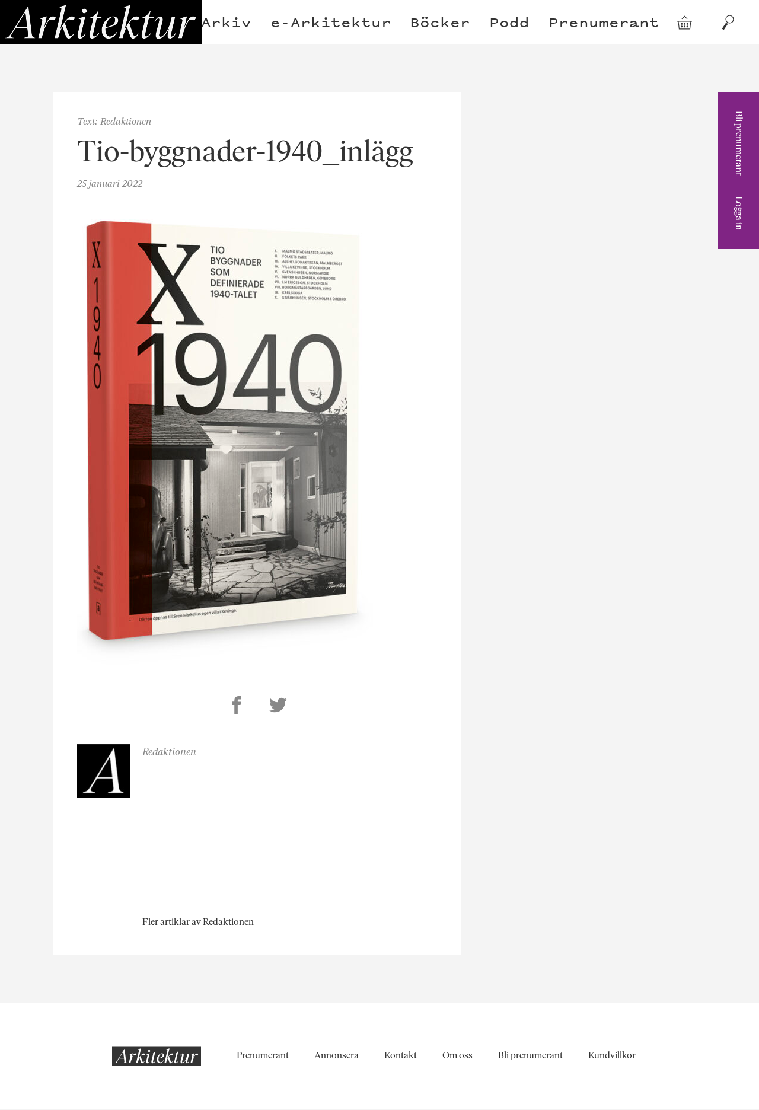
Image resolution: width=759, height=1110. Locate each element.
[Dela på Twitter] (278, 706)
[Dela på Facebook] (236, 706)
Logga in (739, 213)
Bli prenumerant (739, 143)
